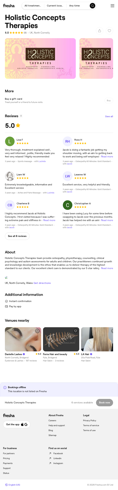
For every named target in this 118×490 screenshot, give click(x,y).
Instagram (58, 463)
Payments (8, 463)
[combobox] (33, 6)
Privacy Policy (89, 420)
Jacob (69, 164)
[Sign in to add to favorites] (37, 330)
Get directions (42, 283)
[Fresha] (9, 5)
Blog (51, 430)
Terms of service (91, 425)
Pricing (6, 458)
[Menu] (112, 5)
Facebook (58, 453)
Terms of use (89, 430)
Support (7, 468)
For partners (9, 453)
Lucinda (42, 161)
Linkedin (57, 458)
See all (109, 116)
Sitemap (52, 435)
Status (6, 473)
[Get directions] (59, 277)
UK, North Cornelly (40, 32)
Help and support (57, 425)
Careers (52, 420)
